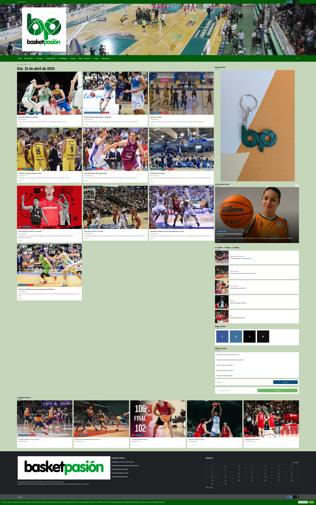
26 (265, 480)
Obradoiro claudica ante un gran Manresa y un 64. (167, 231)
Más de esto (106, 58)
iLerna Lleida (235, 286)
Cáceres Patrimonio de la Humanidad (93, 112)
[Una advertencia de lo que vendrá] (115, 149)
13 (278, 473)
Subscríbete (277, 390)
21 (291, 477)
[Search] (298, 58)
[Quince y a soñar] (181, 93)
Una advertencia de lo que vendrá (95, 173)
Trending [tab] (235, 247)
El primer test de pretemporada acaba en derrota (243, 273)
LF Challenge (63, 58)
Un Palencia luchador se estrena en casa (240, 258)
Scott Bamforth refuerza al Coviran (30, 231)
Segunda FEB (50, 58)
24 (239, 480)
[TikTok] (297, 1)
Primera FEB (29, 58)
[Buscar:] (244, 382)
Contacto (19, 497)
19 (265, 477)
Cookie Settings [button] (303, 502)
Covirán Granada (26, 226)
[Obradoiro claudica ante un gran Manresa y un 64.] (181, 207)
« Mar (207, 487)
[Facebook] (287, 1)
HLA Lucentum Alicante (90, 168)
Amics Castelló (22, 284)
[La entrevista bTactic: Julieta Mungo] (257, 215)
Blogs (231, 315)
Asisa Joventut (235, 271)
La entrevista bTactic (221, 231)
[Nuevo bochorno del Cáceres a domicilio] (115, 93)
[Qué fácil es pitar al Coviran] (115, 207)
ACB (19, 58)
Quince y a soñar (156, 117)
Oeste (164, 168)
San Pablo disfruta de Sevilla (28, 117)
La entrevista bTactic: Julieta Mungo (227, 234)
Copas (96, 58)
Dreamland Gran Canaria (28, 168)
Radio (81, 58)
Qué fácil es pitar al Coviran (93, 231)
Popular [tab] (227, 247)
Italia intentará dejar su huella (238, 303)
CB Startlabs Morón (155, 112)
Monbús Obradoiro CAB (160, 226)
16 (225, 477)
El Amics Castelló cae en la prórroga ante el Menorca (36, 289)
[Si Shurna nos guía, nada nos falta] (49, 149)
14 (291, 473)
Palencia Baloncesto (234, 256)
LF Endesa (39, 58)
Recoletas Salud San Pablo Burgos (34, 112)
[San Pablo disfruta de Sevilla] (49, 93)
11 (252, 473)
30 (225, 484)
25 (252, 480)
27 (278, 480)
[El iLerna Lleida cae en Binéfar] (222, 287)
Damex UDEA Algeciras (156, 168)
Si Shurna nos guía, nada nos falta (29, 173)
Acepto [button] (311, 502)
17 (239, 477)
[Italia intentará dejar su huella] (222, 301)
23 (225, 480)
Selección (87, 58)
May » (211, 487)
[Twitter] (294, 1)
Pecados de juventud (157, 173)
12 (265, 473)
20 (278, 477)
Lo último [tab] (219, 247)
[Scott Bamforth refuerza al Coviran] (49, 207)
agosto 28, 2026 (192, 441)
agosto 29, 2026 (136, 441)
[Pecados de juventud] (181, 149)
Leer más (20, 124)
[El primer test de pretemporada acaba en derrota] (222, 272)
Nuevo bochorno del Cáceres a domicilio (97, 117)
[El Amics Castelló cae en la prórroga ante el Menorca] (49, 265)
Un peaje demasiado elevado (237, 318)
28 (291, 480)
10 (239, 473)
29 (212, 484)
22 (212, 480)
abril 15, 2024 (22, 119)
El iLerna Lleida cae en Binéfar (238, 288)
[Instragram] (291, 1)
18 (252, 477)
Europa (73, 58)
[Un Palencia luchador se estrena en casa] (222, 257)
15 (212, 477)
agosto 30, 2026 (22, 441)
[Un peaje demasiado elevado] (222, 316)
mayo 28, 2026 (220, 236)
